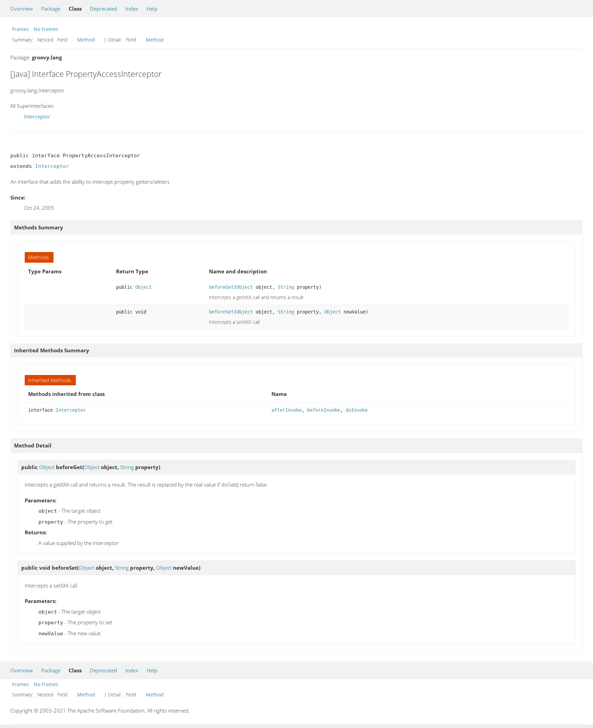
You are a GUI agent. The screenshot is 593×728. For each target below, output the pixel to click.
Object (143, 287)
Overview (21, 8)
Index (131, 8)
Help (152, 8)
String (286, 287)
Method (86, 39)
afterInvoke (286, 410)
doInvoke (357, 410)
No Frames (46, 29)
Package (50, 8)
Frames (20, 29)
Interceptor (37, 116)
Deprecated (103, 8)
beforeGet (221, 287)
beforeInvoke (323, 410)
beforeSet (221, 312)
